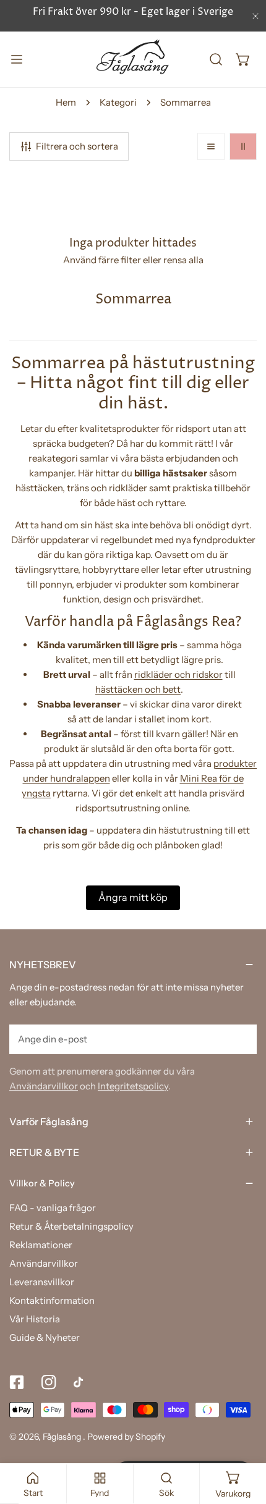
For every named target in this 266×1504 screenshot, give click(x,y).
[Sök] (216, 59)
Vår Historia (34, 1319)
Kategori (118, 102)
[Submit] (240, 1038)
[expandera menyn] (16, 59)
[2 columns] (243, 146)
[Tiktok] (81, 1382)
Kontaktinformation (52, 1300)
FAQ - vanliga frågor (52, 1208)
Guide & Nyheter (44, 1337)
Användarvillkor (43, 1086)
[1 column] (211, 146)
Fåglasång (63, 1436)
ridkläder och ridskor (178, 674)
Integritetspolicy (133, 1086)
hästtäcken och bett (138, 689)
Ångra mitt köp (133, 897)
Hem (66, 102)
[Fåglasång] (133, 59)
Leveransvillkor (41, 1282)
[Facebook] (17, 1382)
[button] (243, 59)
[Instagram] (49, 1382)
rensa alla (183, 260)
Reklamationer (40, 1245)
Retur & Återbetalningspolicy (71, 1226)
